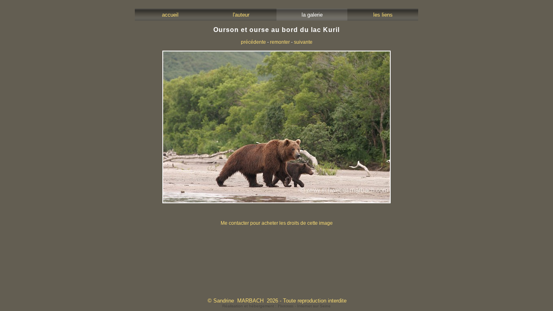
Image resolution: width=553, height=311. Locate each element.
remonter (280, 42)
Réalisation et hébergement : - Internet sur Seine (276, 306)
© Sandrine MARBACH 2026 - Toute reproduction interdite (277, 301)
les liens (383, 15)
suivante (303, 42)
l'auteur (241, 15)
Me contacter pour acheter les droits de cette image (277, 223)
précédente (253, 42)
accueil (170, 15)
